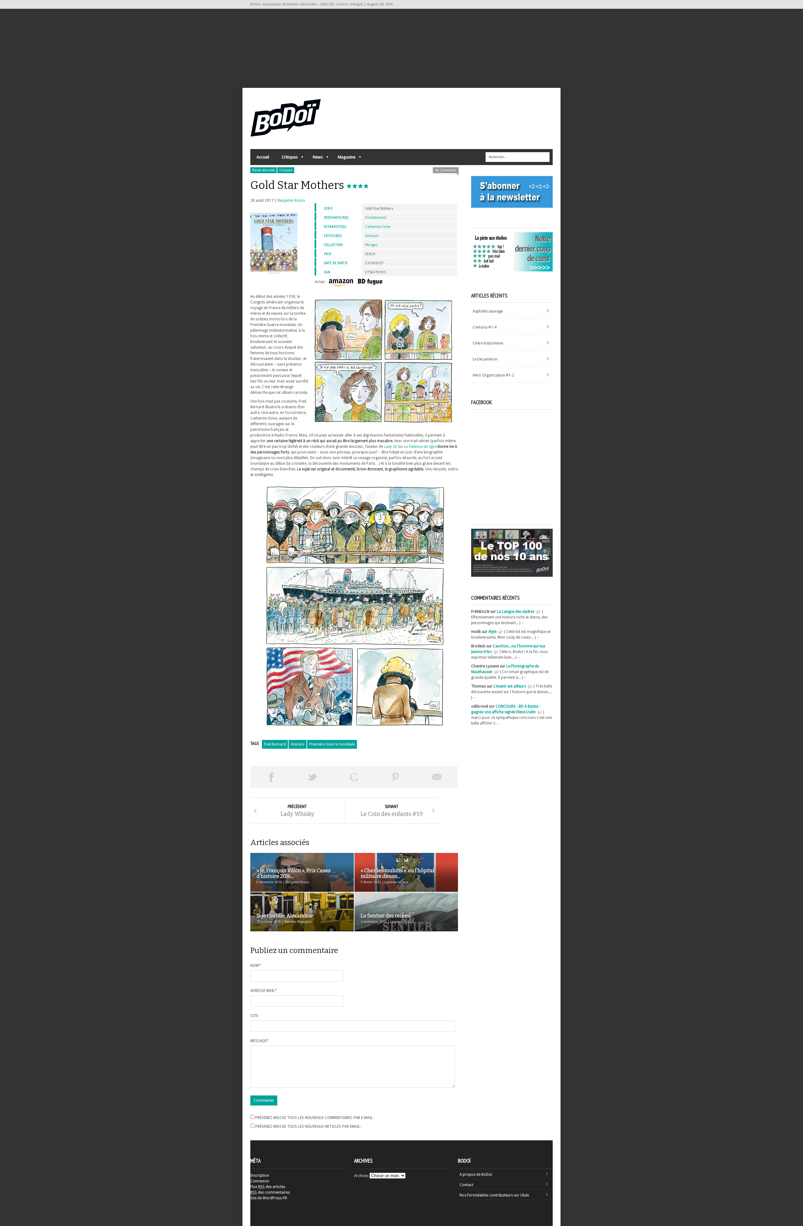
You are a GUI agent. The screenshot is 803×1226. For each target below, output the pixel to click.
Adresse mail (263, 990)
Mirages (371, 245)
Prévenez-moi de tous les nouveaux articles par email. (308, 1126)
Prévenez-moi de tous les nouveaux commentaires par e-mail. (314, 1118)
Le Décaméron (485, 359)
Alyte (492, 631)
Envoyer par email (437, 777)
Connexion (259, 1181)
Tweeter (312, 777)
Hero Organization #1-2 (493, 375)
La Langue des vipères (515, 611)
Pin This (395, 777)
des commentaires (270, 1192)
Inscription (259, 1175)
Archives (361, 1176)
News (314, 159)
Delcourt (372, 236)
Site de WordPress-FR (268, 1198)
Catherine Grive (378, 227)
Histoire (297, 744)
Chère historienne (488, 343)
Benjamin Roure (291, 200)
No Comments (445, 170)
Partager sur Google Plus (354, 777)
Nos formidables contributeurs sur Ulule (494, 1195)
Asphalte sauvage (488, 311)
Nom (255, 965)
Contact (466, 1185)
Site (254, 1016)
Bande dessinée (263, 170)
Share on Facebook (271, 777)
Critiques (286, 159)
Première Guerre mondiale (332, 744)
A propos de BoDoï (476, 1174)
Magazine (343, 159)
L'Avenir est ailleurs (509, 686)
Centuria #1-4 (485, 327)
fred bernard (275, 744)
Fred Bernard (375, 218)
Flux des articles (267, 1187)
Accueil (263, 157)
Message (259, 1041)
